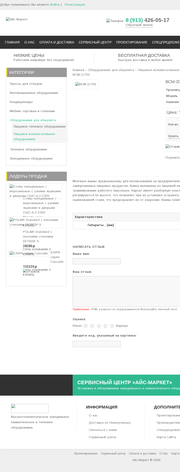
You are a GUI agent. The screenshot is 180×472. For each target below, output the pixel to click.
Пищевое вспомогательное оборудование (34, 137)
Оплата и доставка (142, 453)
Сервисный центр (102, 437)
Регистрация (75, 4)
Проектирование (86, 453)
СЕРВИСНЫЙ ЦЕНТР (95, 42)
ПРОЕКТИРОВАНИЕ (131, 42)
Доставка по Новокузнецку (110, 422)
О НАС (29, 42)
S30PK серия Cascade (57, 257)
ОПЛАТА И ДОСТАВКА (56, 42)
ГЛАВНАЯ (12, 42)
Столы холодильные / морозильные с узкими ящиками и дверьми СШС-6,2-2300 (41, 205)
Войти (55, 4)
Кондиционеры (21, 102)
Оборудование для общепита (33, 120)
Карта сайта (166, 437)
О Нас (163, 453)
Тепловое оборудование (28, 149)
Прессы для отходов (26, 84)
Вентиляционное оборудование (34, 93)
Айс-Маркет (140, 460)
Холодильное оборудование (31, 158)
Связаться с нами (103, 430)
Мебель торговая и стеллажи (32, 111)
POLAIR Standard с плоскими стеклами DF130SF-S (38, 237)
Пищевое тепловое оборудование (40, 126)
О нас (93, 415)
